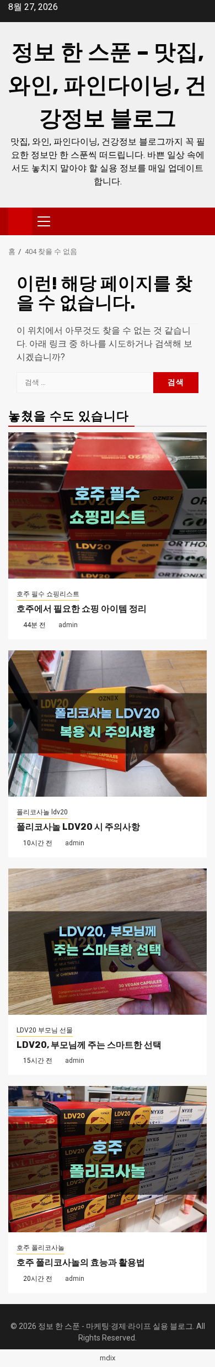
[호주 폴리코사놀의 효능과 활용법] (107, 1159)
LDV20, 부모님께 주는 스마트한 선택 (89, 1045)
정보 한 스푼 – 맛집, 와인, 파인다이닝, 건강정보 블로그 (107, 85)
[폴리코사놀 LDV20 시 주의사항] (107, 723)
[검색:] (85, 382)
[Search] (199, 221)
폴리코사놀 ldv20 (42, 812)
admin (68, 625)
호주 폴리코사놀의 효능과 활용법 (81, 1262)
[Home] (20, 221)
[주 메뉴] (48, 221)
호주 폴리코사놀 (40, 1248)
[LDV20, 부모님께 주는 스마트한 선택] (107, 941)
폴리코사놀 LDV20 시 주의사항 (78, 827)
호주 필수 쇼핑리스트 (48, 594)
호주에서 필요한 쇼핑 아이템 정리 (82, 608)
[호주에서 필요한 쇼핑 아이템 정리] (107, 505)
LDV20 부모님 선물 (45, 1030)
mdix (107, 1358)
